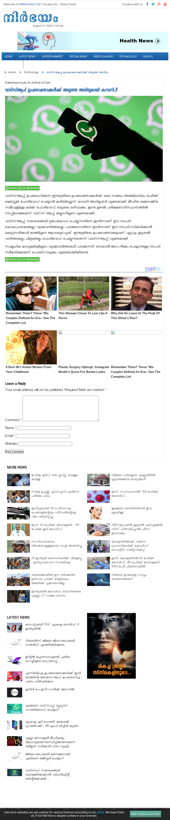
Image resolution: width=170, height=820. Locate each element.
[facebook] (147, 5)
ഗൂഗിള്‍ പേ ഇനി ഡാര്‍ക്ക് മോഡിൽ (49, 690)
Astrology (12, 64)
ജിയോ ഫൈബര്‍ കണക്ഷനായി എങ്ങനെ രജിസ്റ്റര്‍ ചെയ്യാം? (47, 756)
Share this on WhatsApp (24, 188)
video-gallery (103, 56)
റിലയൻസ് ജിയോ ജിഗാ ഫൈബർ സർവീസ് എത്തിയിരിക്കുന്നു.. (50, 643)
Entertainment (52, 56)
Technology (128, 56)
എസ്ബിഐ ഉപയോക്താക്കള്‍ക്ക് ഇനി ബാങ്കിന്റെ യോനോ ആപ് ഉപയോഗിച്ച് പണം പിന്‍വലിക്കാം (53, 677)
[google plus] (159, 5)
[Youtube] (165, 5)
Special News (78, 56)
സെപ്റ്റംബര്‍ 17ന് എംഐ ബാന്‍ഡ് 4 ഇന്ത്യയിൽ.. (52, 627)
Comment (13, 420)
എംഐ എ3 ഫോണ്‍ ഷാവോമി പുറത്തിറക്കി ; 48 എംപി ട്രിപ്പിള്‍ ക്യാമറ (52, 724)
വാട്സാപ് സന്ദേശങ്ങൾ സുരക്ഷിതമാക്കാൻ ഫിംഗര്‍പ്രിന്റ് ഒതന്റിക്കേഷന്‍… (47, 775)
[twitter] (153, 5)
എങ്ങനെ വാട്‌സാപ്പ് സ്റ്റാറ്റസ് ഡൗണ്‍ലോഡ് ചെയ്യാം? (46, 708)
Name (10, 428)
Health (148, 56)
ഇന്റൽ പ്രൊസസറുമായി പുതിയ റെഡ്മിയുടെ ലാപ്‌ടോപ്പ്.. (47, 659)
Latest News (27, 56)
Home (8, 56)
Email (10, 436)
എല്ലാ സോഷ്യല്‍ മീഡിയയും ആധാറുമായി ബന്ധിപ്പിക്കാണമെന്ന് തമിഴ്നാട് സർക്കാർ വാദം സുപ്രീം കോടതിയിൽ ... (50, 744)
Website (11, 444)
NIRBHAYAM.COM (29, 4)
